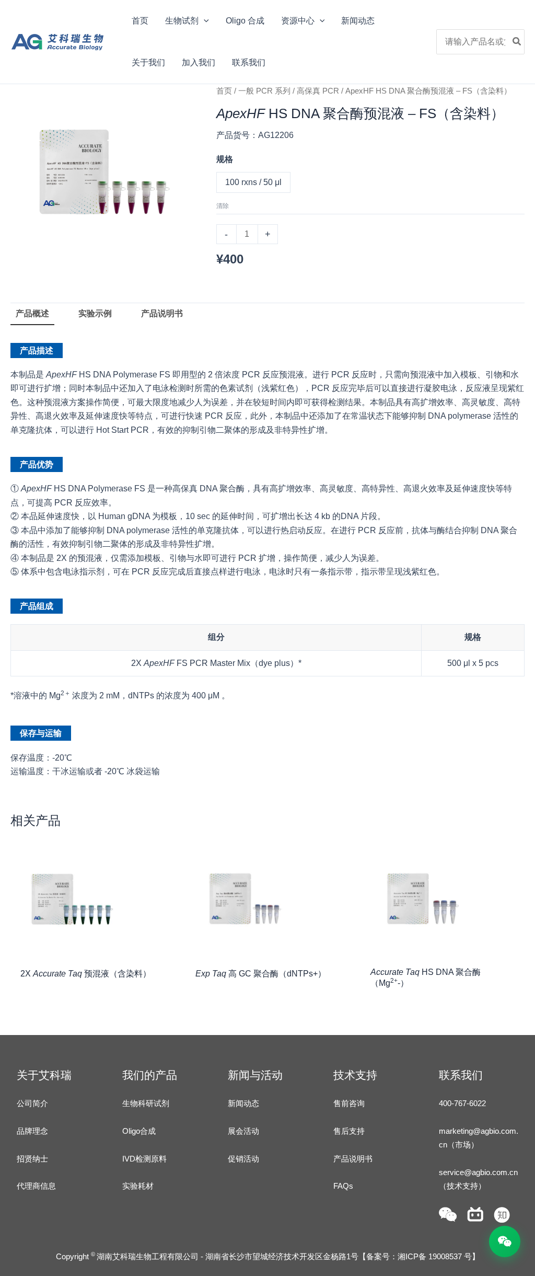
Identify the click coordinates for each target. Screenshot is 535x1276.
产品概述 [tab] (32, 313)
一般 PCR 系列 (264, 91)
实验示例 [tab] (95, 313)
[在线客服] (504, 1241)
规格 (224, 159)
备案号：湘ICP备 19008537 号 (419, 1256)
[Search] (517, 42)
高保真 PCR (318, 91)
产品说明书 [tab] (162, 313)
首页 (224, 91)
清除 (222, 206)
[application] (204, 21)
